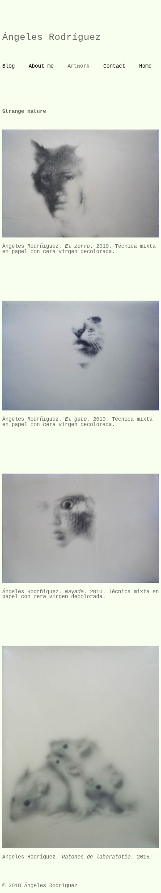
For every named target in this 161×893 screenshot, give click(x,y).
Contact (114, 66)
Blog (8, 66)
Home (145, 66)
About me (41, 66)
